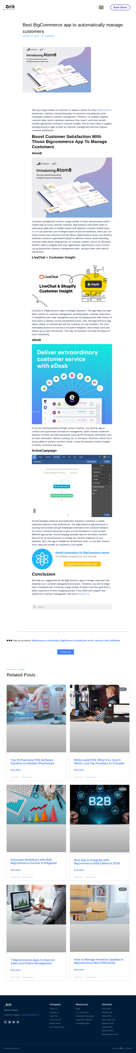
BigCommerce (104, 110)
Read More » (16, 770)
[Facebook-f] (5, 1022)
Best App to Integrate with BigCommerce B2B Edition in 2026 (97, 861)
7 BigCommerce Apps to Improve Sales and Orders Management (33, 961)
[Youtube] (9, 1022)
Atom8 (35, 231)
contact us (84, 594)
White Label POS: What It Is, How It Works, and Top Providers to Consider (99, 761)
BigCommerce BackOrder (74, 640)
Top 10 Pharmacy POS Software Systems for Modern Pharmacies (32, 761)
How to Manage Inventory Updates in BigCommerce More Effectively (99, 961)
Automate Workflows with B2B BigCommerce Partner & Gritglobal (34, 861)
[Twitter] (17, 1022)
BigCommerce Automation (46, 640)
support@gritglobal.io (30, 1015)
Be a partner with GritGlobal (105, 640)
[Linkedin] (13, 1022)
